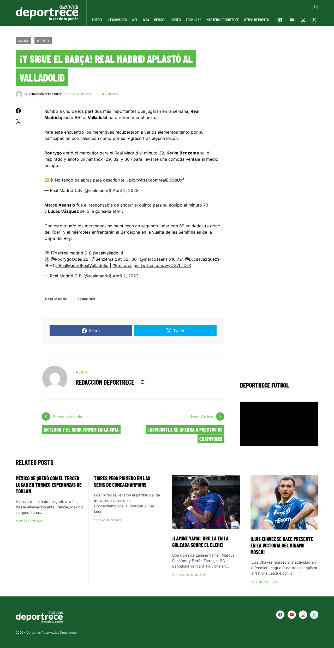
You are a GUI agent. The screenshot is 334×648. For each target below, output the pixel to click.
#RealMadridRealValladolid (82, 265)
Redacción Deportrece (105, 382)
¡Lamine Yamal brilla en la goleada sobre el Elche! (200, 541)
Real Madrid (56, 299)
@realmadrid (70, 253)
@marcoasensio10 (158, 259)
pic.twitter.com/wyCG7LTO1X (162, 265)
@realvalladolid (108, 253)
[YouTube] (292, 20)
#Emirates (122, 265)
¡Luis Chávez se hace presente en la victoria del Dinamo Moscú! (281, 545)
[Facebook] (280, 20)
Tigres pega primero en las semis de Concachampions (122, 481)
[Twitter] (314, 20)
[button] (316, 6)
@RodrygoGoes (66, 259)
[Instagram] (303, 20)
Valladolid (86, 299)
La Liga (23, 40)
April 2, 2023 (126, 190)
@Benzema (103, 259)
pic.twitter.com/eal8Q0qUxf (156, 180)
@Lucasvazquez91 (203, 259)
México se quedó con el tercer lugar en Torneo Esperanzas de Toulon (49, 484)
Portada (43, 40)
